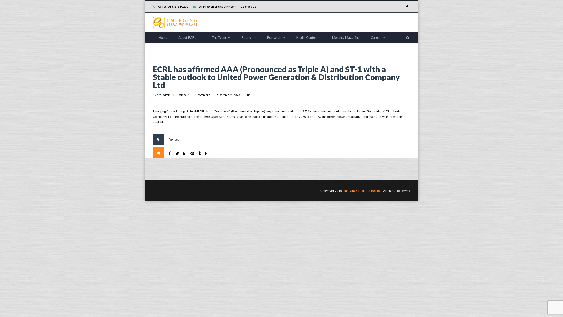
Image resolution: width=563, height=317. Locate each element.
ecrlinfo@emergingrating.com (217, 6)
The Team (219, 37)
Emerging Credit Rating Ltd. (362, 190)
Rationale (183, 95)
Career (376, 37)
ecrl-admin (163, 95)
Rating (246, 37)
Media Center (306, 37)
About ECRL (187, 37)
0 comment (202, 95)
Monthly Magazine (346, 37)
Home (163, 37)
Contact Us (248, 6)
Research (274, 37)
